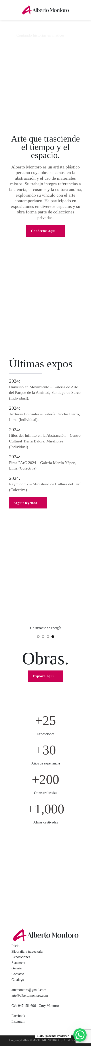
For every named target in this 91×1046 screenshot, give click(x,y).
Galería (16, 968)
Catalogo (17, 980)
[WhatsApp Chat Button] (80, 1035)
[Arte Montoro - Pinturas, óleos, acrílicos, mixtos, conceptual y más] (45, 10)
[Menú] (6, 9)
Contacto (17, 974)
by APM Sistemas (70, 1040)
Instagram (18, 1021)
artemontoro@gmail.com (28, 990)
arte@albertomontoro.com (29, 995)
